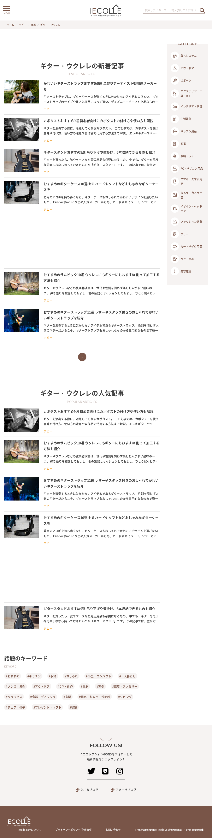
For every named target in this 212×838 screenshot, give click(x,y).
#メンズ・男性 (15, 686)
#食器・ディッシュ (42, 697)
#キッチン (34, 676)
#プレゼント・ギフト (47, 707)
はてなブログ (89, 790)
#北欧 (84, 686)
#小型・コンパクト (98, 676)
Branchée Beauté (145, 830)
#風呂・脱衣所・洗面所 (94, 697)
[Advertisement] (82, 241)
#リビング (125, 697)
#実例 (100, 686)
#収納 (52, 676)
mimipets (175, 830)
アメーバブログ (126, 790)
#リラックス (14, 697)
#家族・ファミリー (124, 686)
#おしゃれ (71, 676)
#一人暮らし (127, 676)
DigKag (199, 830)
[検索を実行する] (202, 10)
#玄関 (67, 697)
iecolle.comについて (29, 830)
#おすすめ (12, 676)
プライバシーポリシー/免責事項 (73, 830)
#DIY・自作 (65, 686)
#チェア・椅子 (15, 707)
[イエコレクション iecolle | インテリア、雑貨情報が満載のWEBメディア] (106, 10)
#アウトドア (41, 686)
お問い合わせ (113, 830)
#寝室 (73, 707)
